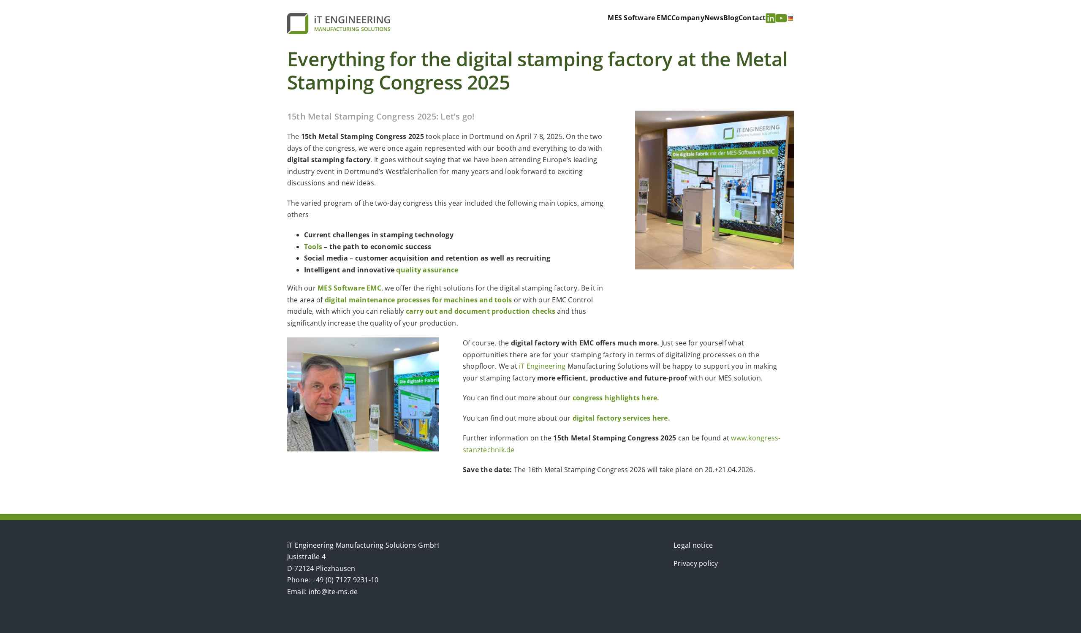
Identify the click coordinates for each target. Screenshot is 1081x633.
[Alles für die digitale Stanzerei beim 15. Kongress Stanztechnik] (714, 114)
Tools (313, 246)
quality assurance (427, 269)
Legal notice (693, 545)
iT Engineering (542, 366)
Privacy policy (696, 563)
